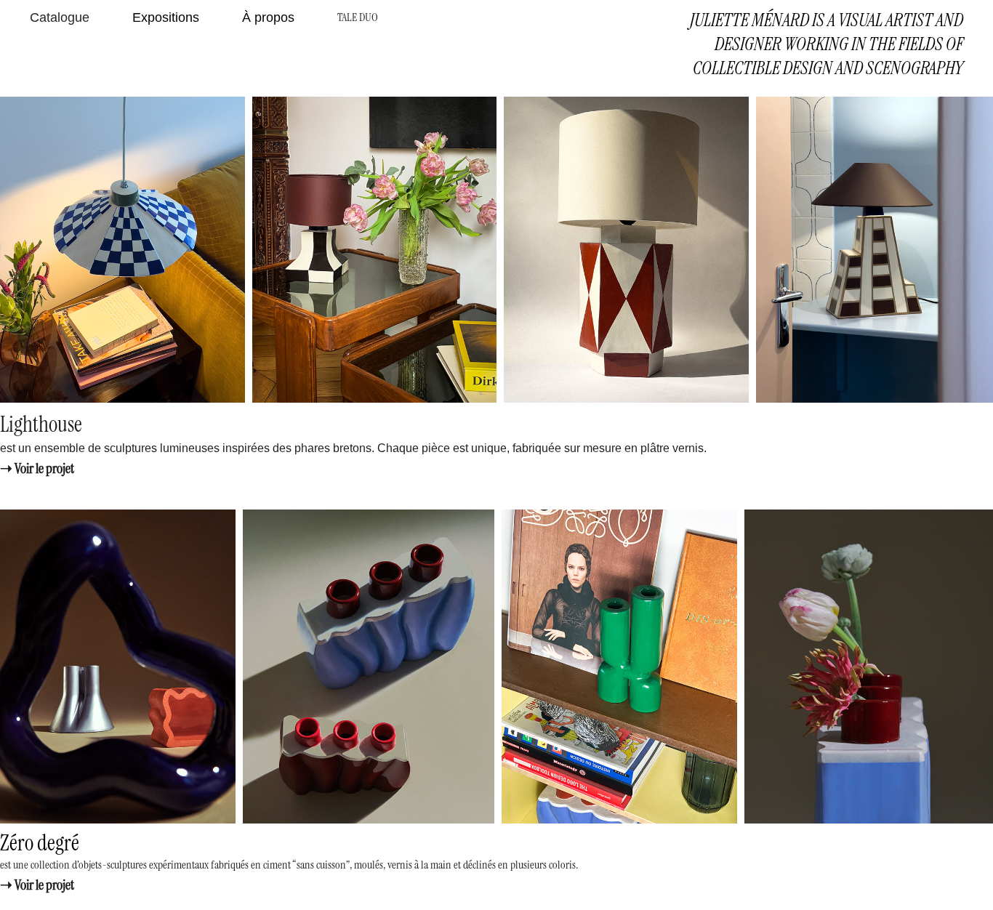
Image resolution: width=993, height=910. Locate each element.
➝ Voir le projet (37, 468)
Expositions (165, 17)
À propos (268, 17)
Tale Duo (357, 17)
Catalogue (59, 17)
